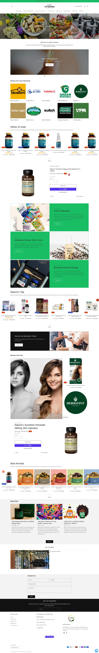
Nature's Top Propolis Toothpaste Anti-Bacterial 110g (58, 316)
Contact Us (40, 627)
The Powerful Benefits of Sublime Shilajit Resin (23, 522)
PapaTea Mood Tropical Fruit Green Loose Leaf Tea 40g (25, 487)
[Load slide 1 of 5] (44, 76)
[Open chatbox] (96, 650)
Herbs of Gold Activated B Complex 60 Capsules (42, 151)
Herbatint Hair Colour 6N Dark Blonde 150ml (76, 385)
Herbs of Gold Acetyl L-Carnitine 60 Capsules (26, 151)
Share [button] (52, 196)
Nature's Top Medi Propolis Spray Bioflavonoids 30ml (75, 316)
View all (49, 160)
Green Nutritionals (62, 100)
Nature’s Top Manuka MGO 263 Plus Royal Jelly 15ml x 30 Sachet (42, 316)
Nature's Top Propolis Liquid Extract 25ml (25, 316)
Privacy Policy (13, 619)
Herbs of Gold (14, 120)
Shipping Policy (13, 623)
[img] (8, 153)
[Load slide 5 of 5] (52, 76)
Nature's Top (29, 120)
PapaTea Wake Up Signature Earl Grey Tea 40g (42, 487)
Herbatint (75, 100)
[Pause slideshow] (57, 76)
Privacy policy (28, 651)
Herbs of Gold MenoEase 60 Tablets (9, 486)
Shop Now (49, 64)
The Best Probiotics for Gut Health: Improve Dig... (47, 522)
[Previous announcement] (11, 1)
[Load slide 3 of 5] (48, 76)
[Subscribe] (59, 609)
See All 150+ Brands (49, 30)
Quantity (51, 178)
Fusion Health (45, 100)
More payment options (28, 448)
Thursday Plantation (63, 120)
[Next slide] (54, 76)
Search (11, 617)
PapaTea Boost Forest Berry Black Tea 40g (75, 487)
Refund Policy (13, 621)
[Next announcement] (88, 1)
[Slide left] (47, 158)
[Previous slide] (41, 76)
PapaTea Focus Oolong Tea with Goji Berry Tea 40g (58, 487)
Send (31, 596)
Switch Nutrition (46, 120)
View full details (79, 196)
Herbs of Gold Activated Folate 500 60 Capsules (75, 151)
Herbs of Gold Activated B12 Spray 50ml (59, 150)
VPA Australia (76, 120)
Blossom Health (14, 100)
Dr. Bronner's (29, 100)
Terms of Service (13, 625)
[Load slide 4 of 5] (50, 76)
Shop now (58, 223)
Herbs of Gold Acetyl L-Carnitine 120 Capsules (9, 151)
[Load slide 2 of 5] (46, 76)
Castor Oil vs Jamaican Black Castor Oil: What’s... (74, 522)
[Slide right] (52, 158)
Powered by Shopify (22, 651)
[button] (11, 6)
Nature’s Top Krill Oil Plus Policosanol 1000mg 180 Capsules (9, 316)
